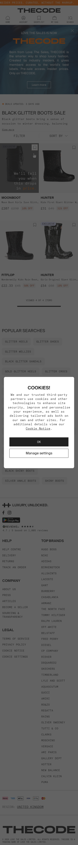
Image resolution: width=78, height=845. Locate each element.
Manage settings (39, 453)
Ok (39, 442)
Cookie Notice (38, 428)
